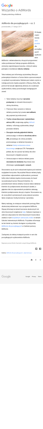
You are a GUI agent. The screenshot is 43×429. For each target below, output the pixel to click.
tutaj (23, 212)
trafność (32, 122)
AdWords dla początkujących (12, 226)
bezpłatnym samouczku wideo (22, 218)
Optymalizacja (28, 253)
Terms (39, 276)
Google (28, 276)
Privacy (34, 276)
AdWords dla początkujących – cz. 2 (18, 23)
